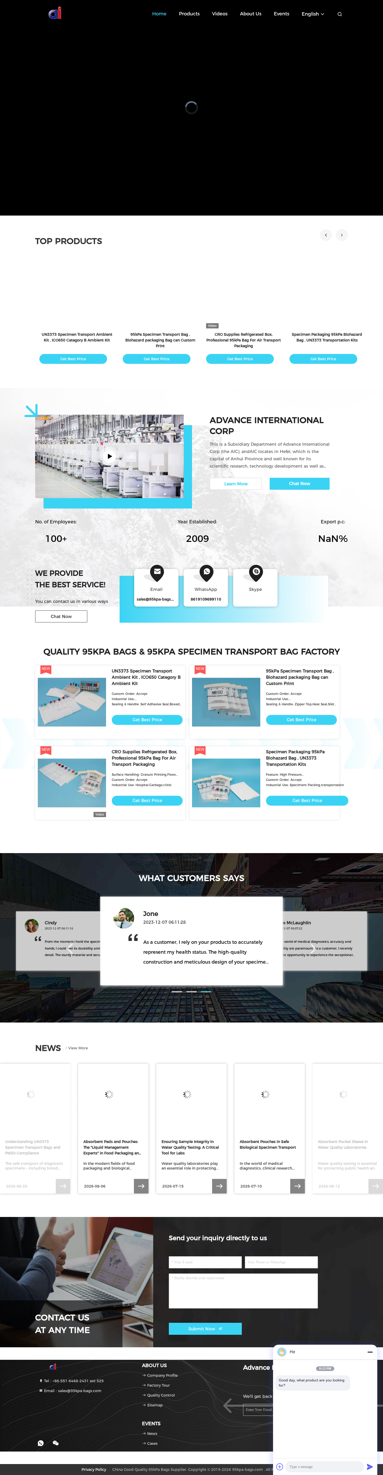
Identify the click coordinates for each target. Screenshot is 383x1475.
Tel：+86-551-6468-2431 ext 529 (73, 1381)
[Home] (56, 13)
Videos (219, 14)
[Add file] (279, 1466)
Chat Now (61, 616)
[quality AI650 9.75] (76, 293)
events (281, 14)
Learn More (236, 483)
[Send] (370, 1466)
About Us (250, 14)
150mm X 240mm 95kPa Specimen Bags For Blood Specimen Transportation (244, 340)
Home (159, 14)
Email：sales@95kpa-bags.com (72, 1390)
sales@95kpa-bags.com (158, 599)
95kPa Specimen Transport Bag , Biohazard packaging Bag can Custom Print (300, 677)
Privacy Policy (94, 1469)
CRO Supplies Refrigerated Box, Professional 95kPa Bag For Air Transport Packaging (144, 758)
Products (189, 14)
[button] (326, 235)
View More (78, 1048)
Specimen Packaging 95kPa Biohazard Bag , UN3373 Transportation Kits (295, 758)
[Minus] (370, 1352)
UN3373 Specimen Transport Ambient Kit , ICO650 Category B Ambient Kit (146, 677)
